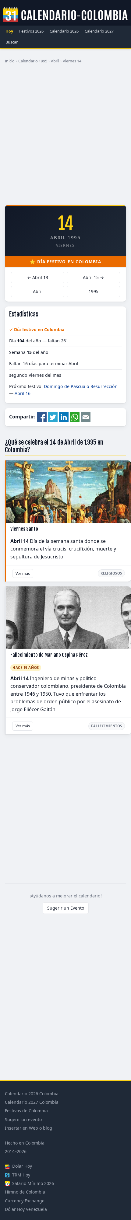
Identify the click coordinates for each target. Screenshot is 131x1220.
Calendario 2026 (64, 31)
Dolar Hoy (21, 1166)
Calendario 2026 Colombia (31, 1093)
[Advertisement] (65, 136)
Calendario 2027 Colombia (31, 1102)
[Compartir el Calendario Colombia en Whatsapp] (75, 417)
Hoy (9, 31)
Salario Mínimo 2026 (32, 1183)
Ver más (23, 573)
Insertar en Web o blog (28, 1128)
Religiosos (111, 573)
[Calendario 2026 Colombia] (65, 15)
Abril (55, 61)
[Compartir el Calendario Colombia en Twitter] (53, 417)
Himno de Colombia (25, 1192)
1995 (93, 291)
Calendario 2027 (99, 31)
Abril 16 (22, 393)
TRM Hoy (20, 1175)
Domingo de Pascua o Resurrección (81, 386)
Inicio (10, 61)
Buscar (11, 42)
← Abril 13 (37, 277)
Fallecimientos (106, 726)
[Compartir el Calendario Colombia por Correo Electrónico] (85, 417)
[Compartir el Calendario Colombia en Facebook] (42, 417)
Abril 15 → (93, 277)
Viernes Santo (24, 529)
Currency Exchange (24, 1201)
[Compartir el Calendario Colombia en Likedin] (64, 417)
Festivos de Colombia (26, 1110)
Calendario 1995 (32, 61)
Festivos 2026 (31, 31)
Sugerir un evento (23, 1119)
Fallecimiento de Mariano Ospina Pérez (49, 655)
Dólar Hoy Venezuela (26, 1209)
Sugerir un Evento (65, 908)
